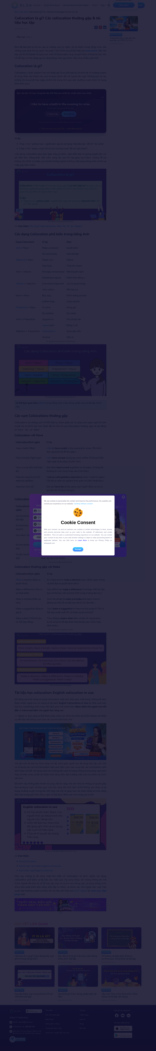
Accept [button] (78, 549)
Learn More (82, 540)
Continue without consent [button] (83, 504)
